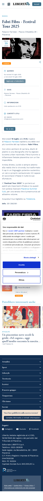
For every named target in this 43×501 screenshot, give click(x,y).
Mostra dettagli (30, 257)
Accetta (21, 265)
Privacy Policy (28, 485)
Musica (5, 16)
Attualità (6, 332)
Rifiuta (21, 280)
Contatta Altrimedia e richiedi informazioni (23, 418)
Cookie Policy (18, 485)
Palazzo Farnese (11, 142)
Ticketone (30, 199)
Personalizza (20, 272)
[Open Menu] (3, 4)
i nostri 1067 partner (16, 231)
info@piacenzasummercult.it (13, 119)
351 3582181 (8, 117)
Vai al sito (10, 129)
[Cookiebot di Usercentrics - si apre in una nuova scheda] (30, 219)
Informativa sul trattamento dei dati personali (19, 488)
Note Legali (8, 485)
